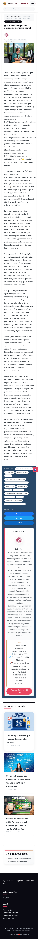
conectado (27, 859)
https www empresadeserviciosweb (15, 479)
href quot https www (22, 472)
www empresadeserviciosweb (14, 500)
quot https (8, 490)
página (21, 220)
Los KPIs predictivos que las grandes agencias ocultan (18, 739)
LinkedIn (19, 523)
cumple (14, 76)
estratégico (28, 116)
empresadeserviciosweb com (24, 468)
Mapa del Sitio (8, 919)
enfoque (20, 116)
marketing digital (10, 486)
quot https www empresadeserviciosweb (16, 493)
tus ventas (19, 497)
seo (14, 180)
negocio (16, 82)
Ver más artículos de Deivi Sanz (19, 691)
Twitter (19, 518)
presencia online (22, 486)
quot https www (18, 490)
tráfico (20, 245)
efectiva (16, 104)
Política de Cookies (10, 916)
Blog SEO (6, 898)
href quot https (9, 472)
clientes (17, 125)
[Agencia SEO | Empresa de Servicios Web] (4, 3)
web (24, 180)
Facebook (19, 513)
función (7, 76)
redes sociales (10, 497)
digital (16, 79)
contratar (8, 107)
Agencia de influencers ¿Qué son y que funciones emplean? (18, 162)
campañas (23, 156)
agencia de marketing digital (16, 94)
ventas (27, 144)
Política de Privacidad (11, 913)
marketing (8, 79)
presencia (16, 85)
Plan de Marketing (16, 16)
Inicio (7, 16)
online (23, 85)
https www (8, 475)
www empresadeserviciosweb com (15, 504)
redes (14, 223)
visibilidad (8, 100)
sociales (20, 223)
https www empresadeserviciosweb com (16, 483)
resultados (20, 141)
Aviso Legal (7, 910)
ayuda (14, 257)
